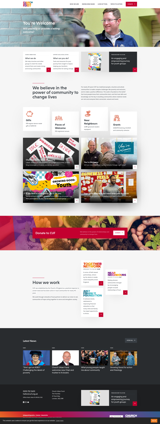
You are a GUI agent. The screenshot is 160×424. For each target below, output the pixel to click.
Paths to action (116, 4)
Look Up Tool (103, 4)
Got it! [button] (154, 420)
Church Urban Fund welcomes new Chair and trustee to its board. (63, 370)
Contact (38, 415)
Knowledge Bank (88, 4)
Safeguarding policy (29, 415)
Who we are (74, 4)
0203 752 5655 (29, 391)
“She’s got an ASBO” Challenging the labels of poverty (34, 370)
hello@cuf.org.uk (30, 394)
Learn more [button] (59, 420)
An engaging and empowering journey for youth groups (120, 61)
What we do (30, 58)
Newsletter (44, 415)
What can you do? (61, 58)
